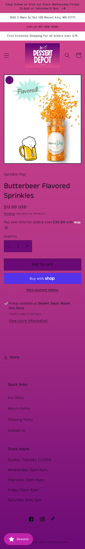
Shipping (9, 214)
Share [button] (14, 357)
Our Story (16, 397)
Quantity (10, 236)
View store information (28, 320)
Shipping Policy (20, 419)
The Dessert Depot (35, 542)
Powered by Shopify (57, 542)
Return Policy (19, 408)
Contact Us (17, 430)
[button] (6, 55)
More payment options (42, 290)
